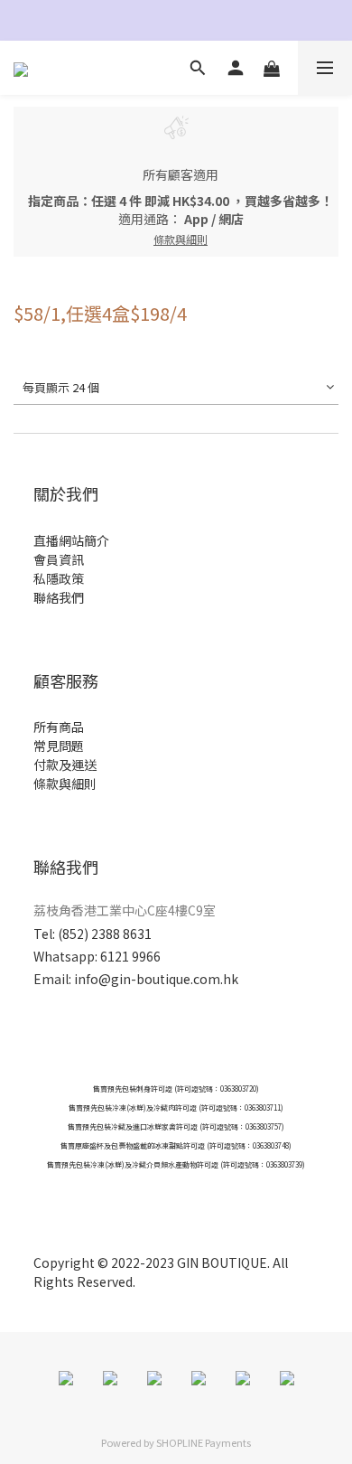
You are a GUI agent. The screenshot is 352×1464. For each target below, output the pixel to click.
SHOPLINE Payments (203, 1442)
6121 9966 (130, 956)
